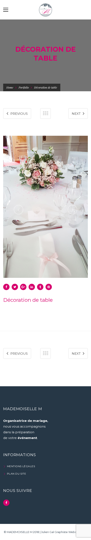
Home (9, 87)
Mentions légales (21, 466)
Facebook (6, 503)
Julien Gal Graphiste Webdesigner (64, 532)
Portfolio (24, 87)
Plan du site (16, 473)
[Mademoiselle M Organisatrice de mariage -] (45, 10)
